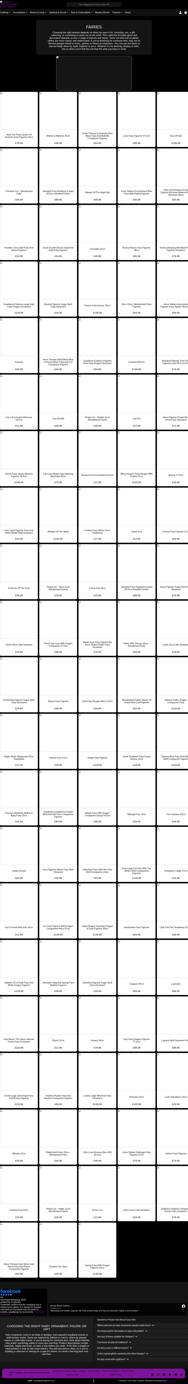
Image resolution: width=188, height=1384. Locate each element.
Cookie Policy (115, 1375)
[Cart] (185, 12)
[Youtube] (175, 1374)
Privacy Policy (94, 1371)
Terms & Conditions (110, 1371)
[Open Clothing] (9, 12)
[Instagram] (158, 1374)
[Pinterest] (164, 1374)
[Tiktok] (181, 1374)
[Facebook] (152, 1374)
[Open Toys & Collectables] (91, 12)
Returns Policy (128, 1371)
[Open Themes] (121, 12)
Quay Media (170, 1381)
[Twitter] (170, 1374)
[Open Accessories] (26, 12)
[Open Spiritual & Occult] (67, 12)
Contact (82, 1371)
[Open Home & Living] (45, 12)
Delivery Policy (72, 1375)
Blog (75, 1371)
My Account (58, 1371)
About (67, 1371)
